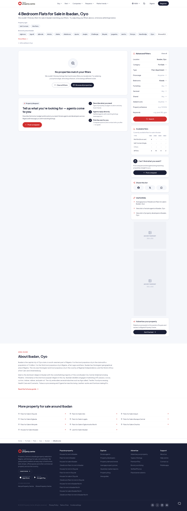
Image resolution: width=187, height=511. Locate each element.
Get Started (148, 332)
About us (163, 454)
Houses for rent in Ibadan (68, 454)
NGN (136, 3)
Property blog (105, 473)
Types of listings (136, 458)
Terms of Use (64, 505)
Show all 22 (162, 34)
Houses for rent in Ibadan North (71, 484)
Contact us (164, 462)
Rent (66, 3)
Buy (58, 3)
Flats (34, 441)
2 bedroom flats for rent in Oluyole (72, 480)
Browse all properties (84, 85)
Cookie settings (75, 505)
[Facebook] (153, 505)
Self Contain (24, 26)
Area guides (104, 476)
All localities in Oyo (26, 43)
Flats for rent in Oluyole (68, 473)
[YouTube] (167, 505)
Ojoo (152, 34)
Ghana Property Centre (43, 486)
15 (156, 151)
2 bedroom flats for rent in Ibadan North (74, 495)
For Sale (27, 441)
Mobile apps (164, 465)
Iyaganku (114, 34)
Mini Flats (35, 26)
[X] (157, 505)
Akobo (49, 34)
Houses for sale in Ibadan (68, 462)
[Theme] (144, 3)
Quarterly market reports (109, 469)
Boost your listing (137, 465)
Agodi (32, 34)
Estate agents (105, 454)
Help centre (164, 458)
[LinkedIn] (162, 505)
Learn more (24, 471)
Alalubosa (67, 34)
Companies (77, 3)
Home (20, 441)
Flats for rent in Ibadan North (70, 487)
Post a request (33, 125)
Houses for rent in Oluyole (69, 469)
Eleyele (104, 34)
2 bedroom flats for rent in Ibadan (71, 465)
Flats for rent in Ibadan (67, 458)
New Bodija (143, 34)
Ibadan (47, 441)
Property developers (107, 458)
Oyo (40, 441)
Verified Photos (136, 469)
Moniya (132, 34)
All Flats (136, 151)
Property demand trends (109, 462)
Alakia (58, 34)
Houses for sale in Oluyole (69, 476)
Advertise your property (139, 454)
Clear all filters (62, 85)
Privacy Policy (53, 505)
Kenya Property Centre (26, 486)
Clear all (164, 53)
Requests (88, 3)
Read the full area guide (27, 389)
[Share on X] (150, 187)
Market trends (101, 3)
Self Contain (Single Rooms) (143, 143)
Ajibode (40, 34)
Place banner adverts (138, 473)
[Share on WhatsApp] (161, 187)
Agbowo (23, 34)
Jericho (123, 34)
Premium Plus (135, 462)
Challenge (94, 34)
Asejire (85, 34)
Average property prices (109, 465)
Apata (77, 34)
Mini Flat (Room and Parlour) (142, 139)
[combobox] (155, 59)
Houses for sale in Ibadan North (71, 491)
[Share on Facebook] (138, 187)
